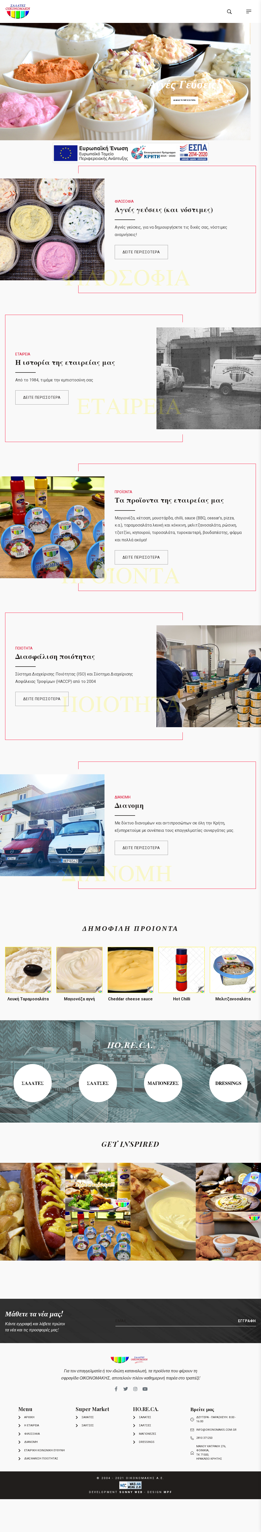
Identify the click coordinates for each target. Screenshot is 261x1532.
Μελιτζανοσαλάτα (233, 999)
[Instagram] (135, 1389)
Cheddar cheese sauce (130, 999)
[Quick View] (28, 987)
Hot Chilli (181, 999)
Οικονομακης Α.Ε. (145, 1478)
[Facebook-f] (116, 1389)
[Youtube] (145, 1389)
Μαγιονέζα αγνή (79, 999)
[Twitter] (125, 1389)
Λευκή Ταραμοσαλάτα (28, 999)
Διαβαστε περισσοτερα (184, 100)
